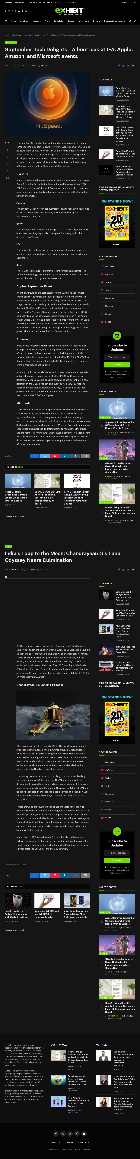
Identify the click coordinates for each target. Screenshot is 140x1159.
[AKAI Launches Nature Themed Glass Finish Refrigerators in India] (77, 900)
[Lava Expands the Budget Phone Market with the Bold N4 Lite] (18, 900)
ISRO (25, 865)
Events (96, 21)
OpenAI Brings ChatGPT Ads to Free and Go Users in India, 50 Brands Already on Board (47, 498)
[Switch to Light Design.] (134, 21)
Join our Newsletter (37, 3)
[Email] (7, 178)
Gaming (103, 458)
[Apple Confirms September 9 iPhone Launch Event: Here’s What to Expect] (18, 481)
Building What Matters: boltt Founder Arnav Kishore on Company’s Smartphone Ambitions (124, 1059)
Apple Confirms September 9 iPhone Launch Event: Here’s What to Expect (16, 496)
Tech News (16, 35)
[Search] (130, 21)
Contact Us (83, 1143)
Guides (70, 21)
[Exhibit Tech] (70, 11)
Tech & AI (23, 21)
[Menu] (6, 21)
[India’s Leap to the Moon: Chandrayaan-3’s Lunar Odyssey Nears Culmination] (47, 578)
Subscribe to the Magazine (16, 3)
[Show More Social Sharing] (133, 66)
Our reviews (10, 1071)
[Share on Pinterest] (128, 66)
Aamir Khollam (13, 570)
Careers (68, 1143)
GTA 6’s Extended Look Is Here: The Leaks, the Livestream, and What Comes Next (119, 468)
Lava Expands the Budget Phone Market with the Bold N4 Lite (16, 914)
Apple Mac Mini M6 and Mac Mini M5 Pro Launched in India (125, 154)
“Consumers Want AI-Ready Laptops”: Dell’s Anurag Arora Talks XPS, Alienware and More (124, 1082)
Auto (47, 21)
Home (13, 21)
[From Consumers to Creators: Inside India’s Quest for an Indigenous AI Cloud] (58, 1080)
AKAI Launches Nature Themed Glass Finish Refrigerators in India (76, 914)
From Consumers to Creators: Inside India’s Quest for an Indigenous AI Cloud (77, 1080)
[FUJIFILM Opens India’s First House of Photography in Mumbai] (106, 666)
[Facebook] (7, 150)
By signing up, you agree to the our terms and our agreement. (117, 375)
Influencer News (71, 3)
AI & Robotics (106, 502)
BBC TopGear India (54, 3)
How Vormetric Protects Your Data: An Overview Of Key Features (78, 1102)
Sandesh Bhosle (13, 66)
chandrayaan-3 (12, 865)
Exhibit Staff (126, 432)
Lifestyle (58, 21)
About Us (55, 1143)
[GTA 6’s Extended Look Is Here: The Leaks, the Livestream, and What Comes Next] (117, 449)
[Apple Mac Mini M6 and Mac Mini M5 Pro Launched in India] (106, 154)
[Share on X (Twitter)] (123, 66)
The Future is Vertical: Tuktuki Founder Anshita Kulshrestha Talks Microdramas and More (124, 1103)
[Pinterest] (7, 171)
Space (8, 546)
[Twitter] (7, 157)
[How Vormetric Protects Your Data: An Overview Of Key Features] (58, 1101)
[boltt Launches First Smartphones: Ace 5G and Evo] (106, 650)
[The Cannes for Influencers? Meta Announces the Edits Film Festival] (106, 170)
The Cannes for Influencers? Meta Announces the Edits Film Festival (124, 171)
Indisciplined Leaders (115, 21)
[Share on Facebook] (119, 66)
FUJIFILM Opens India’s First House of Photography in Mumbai (124, 666)
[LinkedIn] (7, 164)
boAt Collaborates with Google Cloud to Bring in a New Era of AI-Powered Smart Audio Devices (76, 498)
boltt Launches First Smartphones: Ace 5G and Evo (125, 649)
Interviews (84, 21)
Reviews (37, 21)
